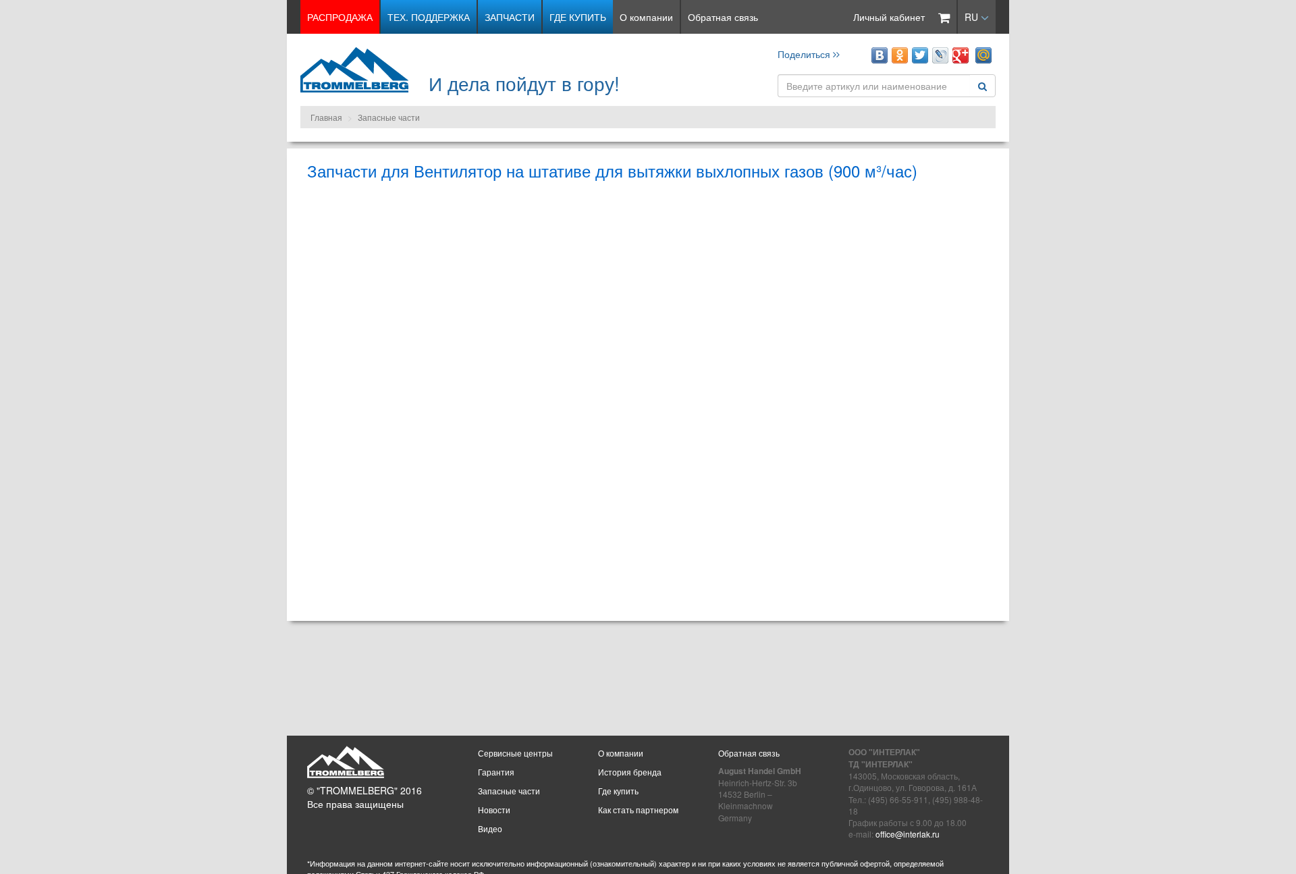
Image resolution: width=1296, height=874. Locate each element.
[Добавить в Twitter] (920, 55)
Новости (494, 809)
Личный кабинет (889, 17)
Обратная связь (723, 17)
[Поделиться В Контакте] (879, 55)
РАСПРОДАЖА (340, 17)
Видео (490, 828)
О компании (646, 17)
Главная (326, 117)
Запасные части (389, 117)
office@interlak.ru (907, 834)
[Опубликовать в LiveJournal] (940, 55)
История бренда (630, 771)
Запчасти (510, 17)
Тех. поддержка (428, 17)
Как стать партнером (638, 809)
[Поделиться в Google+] (960, 55)
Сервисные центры (515, 753)
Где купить (577, 17)
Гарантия (496, 771)
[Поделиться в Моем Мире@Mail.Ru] (983, 55)
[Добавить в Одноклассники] (900, 55)
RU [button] (973, 17)
